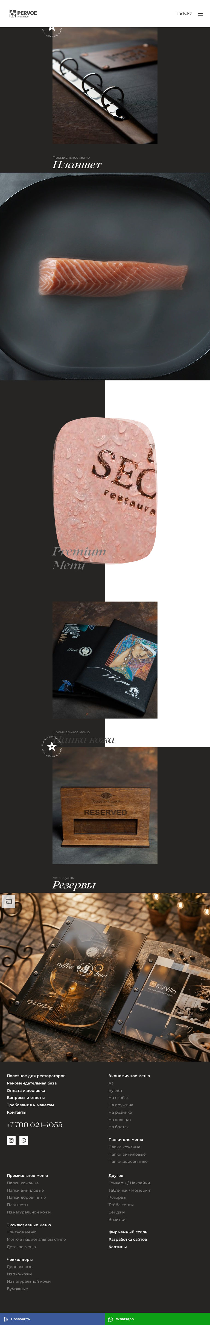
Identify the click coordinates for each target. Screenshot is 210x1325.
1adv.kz (184, 13)
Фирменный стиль (128, 1232)
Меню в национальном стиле (36, 1239)
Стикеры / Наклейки (129, 1182)
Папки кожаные (125, 1146)
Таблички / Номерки (129, 1190)
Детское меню (21, 1246)
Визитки (117, 1219)
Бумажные (17, 1288)
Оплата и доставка (26, 1090)
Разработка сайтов (128, 1239)
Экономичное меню (129, 1075)
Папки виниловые (127, 1154)
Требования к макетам (30, 1104)
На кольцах (120, 1119)
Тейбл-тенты (121, 1204)
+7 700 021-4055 (35, 1126)
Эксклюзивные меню (29, 1224)
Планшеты (17, 1204)
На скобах (119, 1097)
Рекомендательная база (32, 1083)
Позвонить (20, 1319)
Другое (116, 1175)
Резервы (117, 1197)
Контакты (17, 1112)
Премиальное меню (27, 1175)
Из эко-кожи (19, 1274)
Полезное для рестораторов (36, 1075)
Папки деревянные (128, 1161)
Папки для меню (126, 1139)
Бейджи (117, 1212)
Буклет (115, 1090)
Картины (118, 1246)
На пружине (121, 1104)
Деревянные (20, 1266)
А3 (111, 1083)
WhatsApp (125, 1319)
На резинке (120, 1112)
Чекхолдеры (20, 1259)
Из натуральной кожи (29, 1212)
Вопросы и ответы (26, 1097)
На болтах (119, 1126)
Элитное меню (21, 1232)
